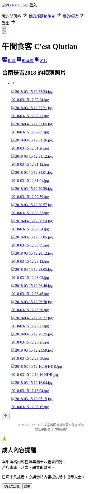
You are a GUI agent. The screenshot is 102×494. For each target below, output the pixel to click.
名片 (43, 61)
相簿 (12, 61)
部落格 (28, 61)
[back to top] (5, 416)
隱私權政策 (42, 429)
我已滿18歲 (11, 486)
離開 (27, 486)
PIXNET (34, 425)
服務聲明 (61, 429)
